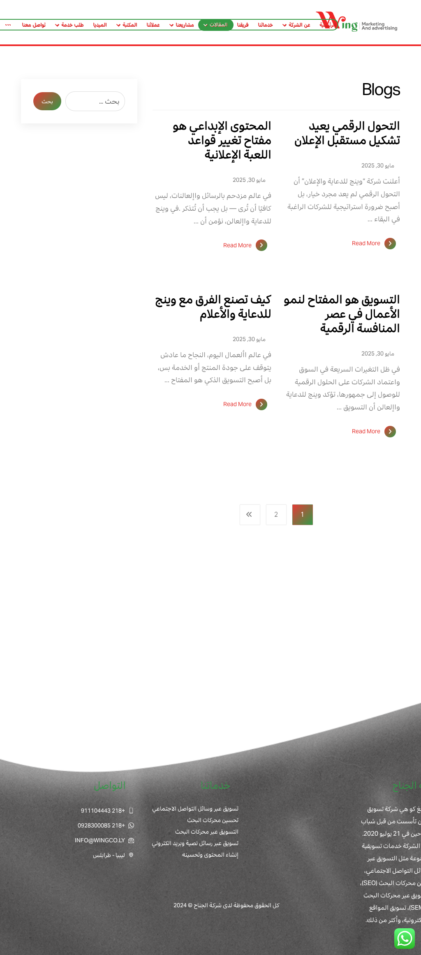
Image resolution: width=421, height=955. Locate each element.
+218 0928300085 (101, 825)
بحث (47, 101)
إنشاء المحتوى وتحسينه (210, 854)
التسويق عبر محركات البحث (206, 831)
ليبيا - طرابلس (109, 855)
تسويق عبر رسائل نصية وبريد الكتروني (195, 843)
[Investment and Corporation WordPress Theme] (357, 22)
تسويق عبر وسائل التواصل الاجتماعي (195, 808)
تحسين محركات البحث (212, 820)
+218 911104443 (103, 810)
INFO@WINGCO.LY (100, 840)
